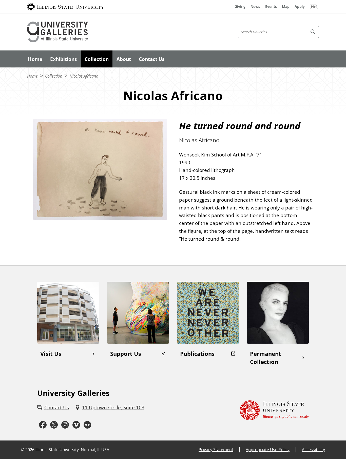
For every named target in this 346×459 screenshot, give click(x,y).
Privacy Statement (216, 449)
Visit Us (50, 353)
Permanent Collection (265, 358)
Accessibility (313, 449)
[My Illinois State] (314, 6)
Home (35, 59)
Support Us (125, 353)
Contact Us (151, 59)
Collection (97, 59)
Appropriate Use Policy (268, 449)
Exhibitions (63, 59)
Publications (197, 353)
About (124, 59)
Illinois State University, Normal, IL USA (72, 449)
